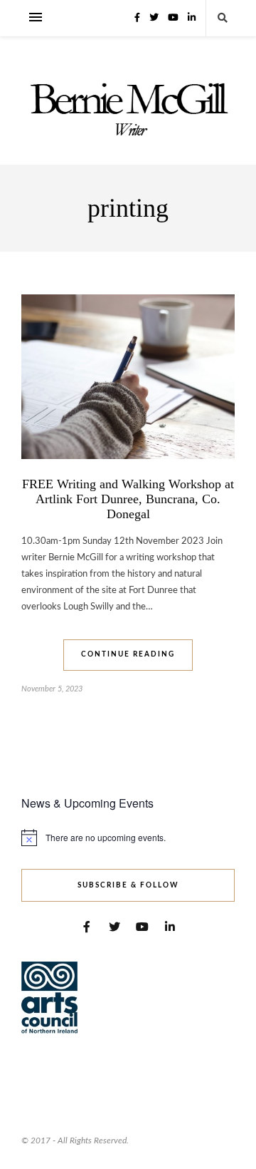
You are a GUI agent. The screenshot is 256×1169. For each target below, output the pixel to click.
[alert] (128, 837)
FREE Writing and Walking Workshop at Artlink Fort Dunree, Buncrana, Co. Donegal (128, 499)
